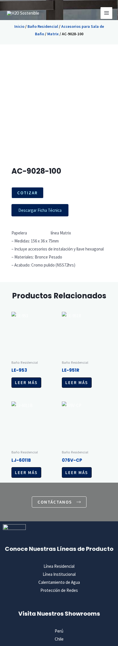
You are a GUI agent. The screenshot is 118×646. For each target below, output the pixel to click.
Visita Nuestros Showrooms (59, 614)
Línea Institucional (59, 574)
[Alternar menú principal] (106, 13)
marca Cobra (39, 233)
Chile (59, 639)
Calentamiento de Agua (59, 582)
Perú (59, 631)
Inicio (19, 26)
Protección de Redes (59, 590)
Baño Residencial (42, 26)
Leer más (26, 382)
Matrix (53, 33)
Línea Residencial (59, 566)
